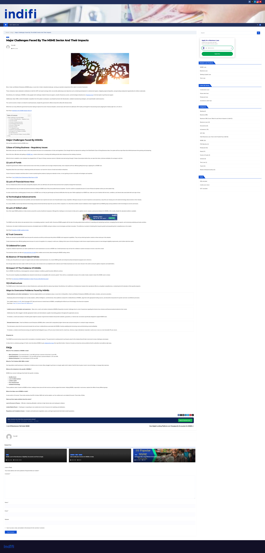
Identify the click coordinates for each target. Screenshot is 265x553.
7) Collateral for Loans (14, 128)
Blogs (12, 32)
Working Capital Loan (205, 74)
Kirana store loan (204, 93)
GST (201, 133)
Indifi (20, 301)
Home (7, 32)
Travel (201, 166)
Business (72, 454)
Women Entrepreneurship (206, 169)
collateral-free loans (49, 343)
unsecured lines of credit (30, 252)
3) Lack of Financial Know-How (16, 122)
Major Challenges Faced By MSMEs (16, 117)
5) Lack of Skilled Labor (15, 125)
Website (7, 519)
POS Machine (203, 144)
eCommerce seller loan (206, 100)
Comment (7, 473)
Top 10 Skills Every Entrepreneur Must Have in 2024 (25, 177)
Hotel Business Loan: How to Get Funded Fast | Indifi (213, 136)
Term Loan (202, 78)
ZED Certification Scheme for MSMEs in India (82, 456)
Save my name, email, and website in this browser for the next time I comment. (26, 528)
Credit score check (204, 185)
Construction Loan (204, 89)
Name (6, 502)
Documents (203, 125)
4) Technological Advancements (16, 123)
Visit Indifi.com (14, 24)
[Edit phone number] (231, 48)
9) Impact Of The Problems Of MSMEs (18, 131)
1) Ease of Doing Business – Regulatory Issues (19, 119)
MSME (8, 37)
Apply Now (217, 53)
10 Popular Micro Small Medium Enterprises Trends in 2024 (150, 456)
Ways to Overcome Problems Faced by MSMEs (20, 134)
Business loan (89, 95)
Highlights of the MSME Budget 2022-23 (22, 110)
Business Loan (204, 70)
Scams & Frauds (204, 155)
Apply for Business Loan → (185, 420)
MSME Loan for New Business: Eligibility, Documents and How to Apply (24, 456)
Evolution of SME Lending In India (20, 230)
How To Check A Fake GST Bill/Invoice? (23, 303)
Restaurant (203, 147)
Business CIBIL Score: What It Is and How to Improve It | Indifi (215, 118)
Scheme (80, 454)
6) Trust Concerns (14, 126)
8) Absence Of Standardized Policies (17, 129)
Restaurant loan (204, 97)
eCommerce (203, 129)
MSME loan (30, 154)
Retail (201, 151)
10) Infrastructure (14, 132)
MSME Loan (203, 67)
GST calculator (204, 188)
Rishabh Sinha (18, 460)
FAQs (9, 135)
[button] (257, 24)
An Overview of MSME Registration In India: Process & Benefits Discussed (30, 278)
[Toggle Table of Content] (28, 115)
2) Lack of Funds (13, 120)
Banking (202, 111)
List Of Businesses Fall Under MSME (18, 426)
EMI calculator (203, 181)
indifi (14, 45)
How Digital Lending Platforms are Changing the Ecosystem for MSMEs (171, 426)
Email (6, 511)
